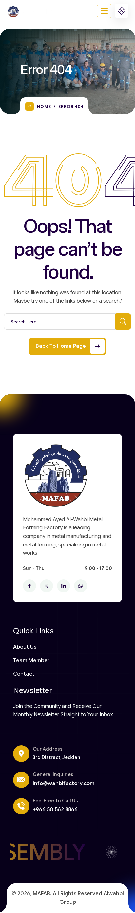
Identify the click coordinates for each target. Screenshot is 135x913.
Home (44, 106)
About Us (24, 647)
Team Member (31, 660)
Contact (23, 674)
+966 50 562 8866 (55, 809)
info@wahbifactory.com (63, 783)
